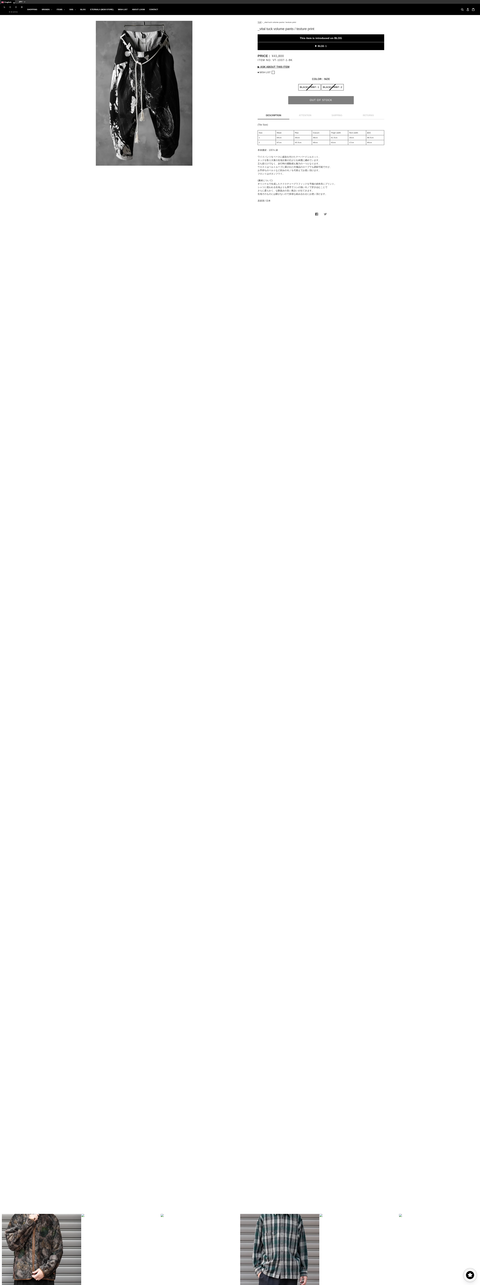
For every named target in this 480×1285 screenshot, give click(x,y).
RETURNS (368, 115)
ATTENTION (305, 115)
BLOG (321, 46)
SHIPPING (337, 115)
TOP (260, 22)
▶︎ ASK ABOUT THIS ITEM (274, 66)
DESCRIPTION (273, 115)
